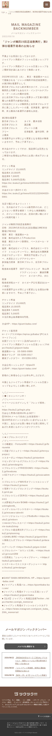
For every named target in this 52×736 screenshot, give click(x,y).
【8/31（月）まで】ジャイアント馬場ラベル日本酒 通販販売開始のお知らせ (31, 676)
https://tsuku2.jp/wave (16, 485)
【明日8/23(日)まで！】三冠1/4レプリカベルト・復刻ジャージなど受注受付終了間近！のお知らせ (31, 661)
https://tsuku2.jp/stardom (31, 458)
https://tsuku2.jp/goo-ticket (32, 547)
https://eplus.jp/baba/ (28, 334)
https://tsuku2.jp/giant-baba (19, 595)
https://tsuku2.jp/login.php (16, 410)
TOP (3, 13)
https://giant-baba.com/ (24, 324)
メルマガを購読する (26, 646)
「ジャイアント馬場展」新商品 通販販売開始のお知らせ (30, 669)
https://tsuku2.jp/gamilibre (33, 537)
